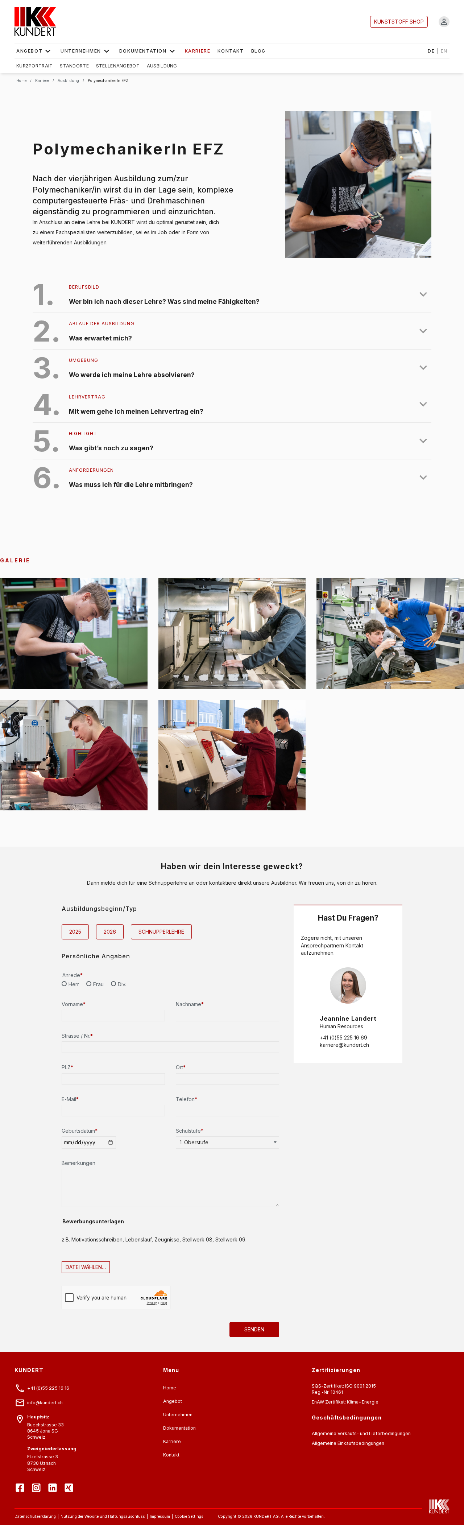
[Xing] (69, 1482)
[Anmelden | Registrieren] (444, 21)
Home (169, 1387)
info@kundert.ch (45, 1402)
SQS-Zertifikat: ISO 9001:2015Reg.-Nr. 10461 (344, 1389)
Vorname (74, 1004)
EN (444, 51)
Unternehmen (81, 51)
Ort (181, 1067)
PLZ (67, 1067)
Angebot (29, 51)
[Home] (35, 21)
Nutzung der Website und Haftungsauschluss (103, 1516)
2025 (75, 932)
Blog (258, 51)
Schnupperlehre (161, 932)
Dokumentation (143, 51)
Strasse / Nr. (77, 1036)
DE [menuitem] (438, 51)
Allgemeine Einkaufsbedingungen (348, 1443)
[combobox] (227, 1142)
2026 (110, 932)
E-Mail (70, 1099)
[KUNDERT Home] (436, 1506)
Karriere (172, 1441)
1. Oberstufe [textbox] (194, 1142)
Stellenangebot (118, 66)
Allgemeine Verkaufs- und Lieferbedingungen (361, 1433)
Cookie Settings (189, 1516)
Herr (74, 984)
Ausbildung (162, 66)
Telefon (186, 1099)
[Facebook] (20, 1482)
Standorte (74, 66)
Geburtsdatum (80, 1131)
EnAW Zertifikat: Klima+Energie (345, 1402)
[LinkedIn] (53, 1482)
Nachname (190, 1004)
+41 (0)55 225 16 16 (48, 1388)
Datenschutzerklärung (35, 1516)
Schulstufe (189, 1131)
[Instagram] (37, 1482)
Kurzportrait (34, 66)
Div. (122, 984)
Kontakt (231, 51)
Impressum (160, 1516)
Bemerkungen (78, 1163)
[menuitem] (34, 51)
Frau (98, 984)
